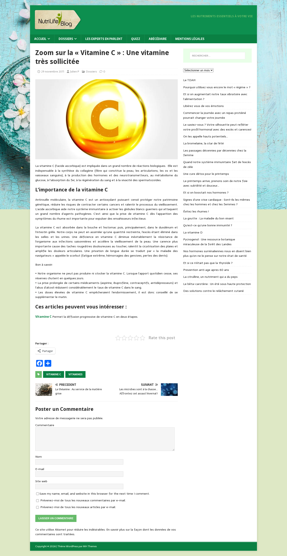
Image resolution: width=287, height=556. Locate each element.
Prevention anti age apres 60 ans (206, 269)
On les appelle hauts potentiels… (205, 136)
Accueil (40, 39)
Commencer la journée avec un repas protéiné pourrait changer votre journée (214, 115)
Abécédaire (158, 39)
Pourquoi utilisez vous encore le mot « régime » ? (216, 87)
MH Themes (90, 546)
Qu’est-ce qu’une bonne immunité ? (207, 225)
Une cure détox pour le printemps (206, 173)
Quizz (135, 39)
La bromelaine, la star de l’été (203, 143)
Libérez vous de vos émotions (203, 106)
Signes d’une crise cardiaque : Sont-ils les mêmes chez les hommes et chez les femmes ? (216, 202)
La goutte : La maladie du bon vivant (208, 218)
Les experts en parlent (103, 39)
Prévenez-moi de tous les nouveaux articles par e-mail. (78, 507)
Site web (41, 481)
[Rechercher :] (217, 55)
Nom (38, 456)
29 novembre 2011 (52, 71)
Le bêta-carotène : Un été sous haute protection (217, 284)
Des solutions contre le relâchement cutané (213, 291)
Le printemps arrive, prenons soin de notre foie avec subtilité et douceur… (215, 183)
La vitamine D (193, 232)
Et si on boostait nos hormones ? (206, 192)
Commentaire (44, 425)
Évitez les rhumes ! (196, 211)
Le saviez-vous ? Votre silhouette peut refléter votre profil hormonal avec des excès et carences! (217, 127)
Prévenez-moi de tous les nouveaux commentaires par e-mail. (83, 500)
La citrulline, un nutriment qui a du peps (210, 276)
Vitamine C (43, 316)
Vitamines (75, 374)
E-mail (39, 469)
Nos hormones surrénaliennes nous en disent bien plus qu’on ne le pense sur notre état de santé (217, 253)
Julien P (74, 71)
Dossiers (66, 39)
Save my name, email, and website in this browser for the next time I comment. (94, 493)
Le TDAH (189, 80)
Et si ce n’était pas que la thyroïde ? (208, 263)
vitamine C (53, 374)
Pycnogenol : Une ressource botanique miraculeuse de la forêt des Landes (209, 241)
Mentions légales (189, 39)
